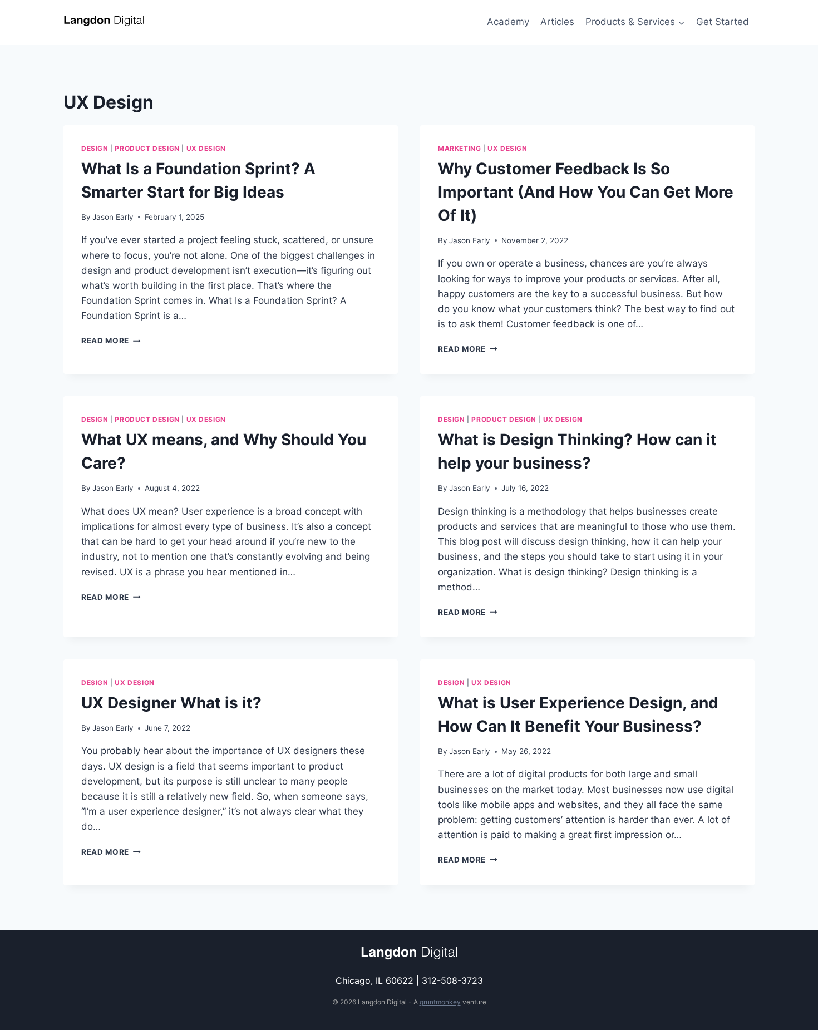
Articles (557, 21)
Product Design (147, 148)
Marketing (459, 148)
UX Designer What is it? (171, 702)
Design (95, 148)
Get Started (722, 21)
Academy (508, 21)
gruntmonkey (440, 1002)
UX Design (206, 148)
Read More (111, 340)
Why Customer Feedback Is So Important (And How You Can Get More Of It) (585, 192)
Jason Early (113, 217)
